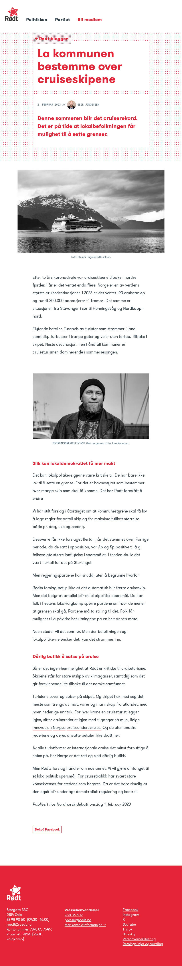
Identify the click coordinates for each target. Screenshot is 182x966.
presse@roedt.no (78, 920)
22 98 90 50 (16, 919)
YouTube (129, 924)
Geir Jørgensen (87, 104)
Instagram (131, 914)
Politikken (37, 19)
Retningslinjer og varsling (143, 943)
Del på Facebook (47, 829)
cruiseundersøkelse (83, 727)
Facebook (130, 909)
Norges (59, 727)
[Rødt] (14, 899)
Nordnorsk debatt (72, 804)
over (129, 539)
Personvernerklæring (139, 939)
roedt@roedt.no (19, 924)
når (98, 539)
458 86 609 (74, 915)
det (106, 539)
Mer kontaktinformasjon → (85, 924)
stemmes (117, 539)
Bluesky (129, 934)
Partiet (63, 19)
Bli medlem (90, 19)
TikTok (128, 929)
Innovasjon (42, 727)
